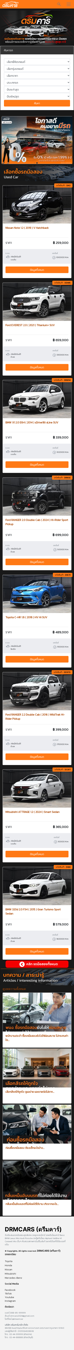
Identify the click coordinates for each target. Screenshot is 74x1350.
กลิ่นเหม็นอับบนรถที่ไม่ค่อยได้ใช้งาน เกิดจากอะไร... (32, 1204)
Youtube (9, 1297)
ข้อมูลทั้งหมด (37, 270)
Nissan (8, 1269)
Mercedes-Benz (13, 1278)
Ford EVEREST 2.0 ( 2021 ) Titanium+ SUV (30, 325)
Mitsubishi (10, 1274)
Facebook (10, 1290)
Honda (8, 1265)
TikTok (8, 1293)
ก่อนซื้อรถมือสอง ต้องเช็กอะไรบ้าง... (25, 1148)
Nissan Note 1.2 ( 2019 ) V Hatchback (27, 228)
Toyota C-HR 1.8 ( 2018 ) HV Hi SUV (26, 617)
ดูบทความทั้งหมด (14, 989)
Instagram (10, 1301)
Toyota (8, 1261)
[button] (69, 138)
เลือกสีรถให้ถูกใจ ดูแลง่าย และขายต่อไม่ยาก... (30, 1092)
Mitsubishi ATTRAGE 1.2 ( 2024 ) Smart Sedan (33, 812)
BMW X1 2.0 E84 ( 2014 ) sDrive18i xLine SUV (32, 422)
